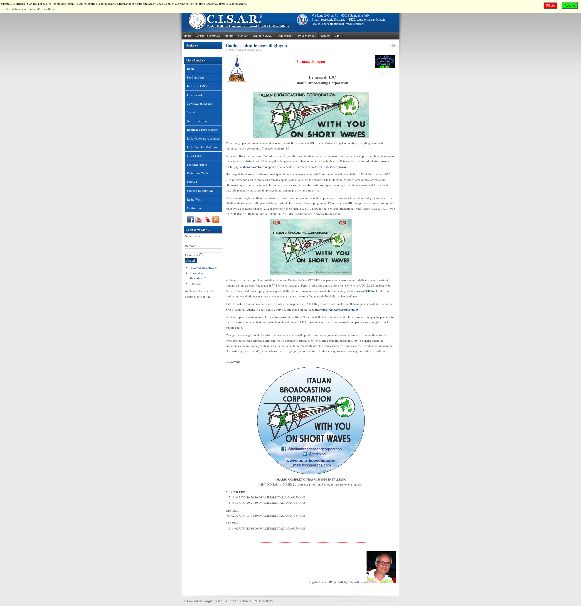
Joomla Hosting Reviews (384, 601)
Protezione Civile (198, 173)
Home (187, 36)
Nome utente (193, 236)
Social (191, 112)
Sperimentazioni (197, 164)
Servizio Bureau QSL (200, 191)
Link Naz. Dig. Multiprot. (202, 147)
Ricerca (325, 36)
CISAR (339, 36)
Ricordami (191, 255)
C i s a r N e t (194, 156)
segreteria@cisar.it (333, 19)
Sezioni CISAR (262, 36)
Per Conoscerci (196, 77)
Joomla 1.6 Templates (346, 601)
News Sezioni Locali (199, 103)
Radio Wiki (194, 199)
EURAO (192, 182)
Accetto (570, 5)
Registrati (196, 284)
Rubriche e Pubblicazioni (202, 130)
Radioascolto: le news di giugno (256, 45)
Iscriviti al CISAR (198, 86)
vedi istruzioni (355, 23)
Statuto (229, 36)
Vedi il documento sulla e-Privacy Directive (32, 9)
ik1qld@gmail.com (353, 582)
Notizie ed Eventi (198, 121)
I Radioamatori (196, 95)
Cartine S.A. (194, 208)
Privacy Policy (307, 36)
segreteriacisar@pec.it (371, 19)
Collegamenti (285, 36)
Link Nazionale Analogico (203, 138)
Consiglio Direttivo (208, 36)
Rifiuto (550, 5)
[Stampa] (393, 46)
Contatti (243, 36)
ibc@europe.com (336, 166)
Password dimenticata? (203, 268)
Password (190, 246)
